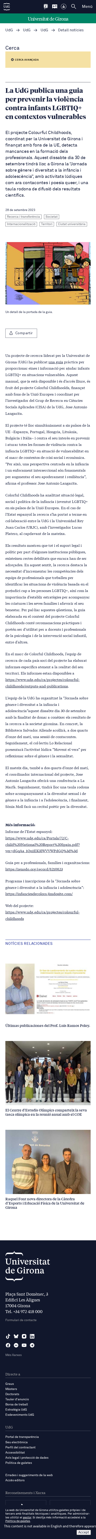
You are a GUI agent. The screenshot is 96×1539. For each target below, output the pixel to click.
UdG (9, 30)
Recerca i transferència (23, 216)
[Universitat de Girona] (27, 1267)
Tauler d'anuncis (17, 1399)
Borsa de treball (16, 1404)
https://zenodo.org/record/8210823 (34, 868)
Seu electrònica (16, 1442)
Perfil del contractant (20, 1447)
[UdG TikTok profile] (8, 1336)
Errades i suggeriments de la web (29, 1475)
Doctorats (12, 1394)
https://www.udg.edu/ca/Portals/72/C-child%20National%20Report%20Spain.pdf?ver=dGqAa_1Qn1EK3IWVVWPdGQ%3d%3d (42, 844)
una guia (55, 361)
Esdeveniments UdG (19, 1414)
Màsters (11, 1389)
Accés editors (15, 1480)
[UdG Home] (6, 6)
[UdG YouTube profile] (24, 1345)
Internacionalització (21, 224)
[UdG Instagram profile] (24, 1336)
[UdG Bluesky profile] (16, 1336)
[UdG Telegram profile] (32, 1345)
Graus (9, 1384)
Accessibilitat (15, 1452)
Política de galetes (18, 1462)
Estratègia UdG (16, 1409)
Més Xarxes (13, 1355)
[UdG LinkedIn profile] (32, 1336)
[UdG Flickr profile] (16, 1345)
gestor (27, 1517)
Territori (46, 224)
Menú (87, 7)
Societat (52, 216)
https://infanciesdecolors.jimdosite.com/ (39, 893)
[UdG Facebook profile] (8, 1345)
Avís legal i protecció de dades (26, 1457)
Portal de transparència (22, 1437)
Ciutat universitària (72, 224)
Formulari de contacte (21, 1320)
